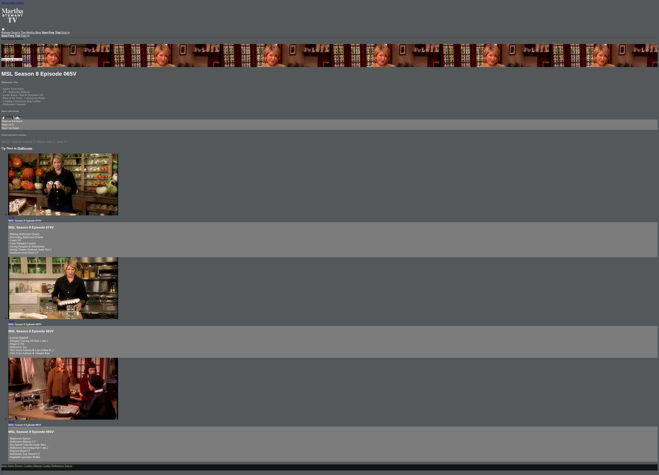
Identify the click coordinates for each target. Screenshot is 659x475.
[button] (3, 29)
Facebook (7, 117)
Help (4, 465)
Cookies (28, 465)
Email (18, 117)
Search (16, 32)
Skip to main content (12, 2)
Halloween (6, 82)
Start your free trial (11, 59)
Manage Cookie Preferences (49, 465)
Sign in (65, 32)
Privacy (19, 465)
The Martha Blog (31, 32)
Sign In (25, 35)
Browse (6, 32)
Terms (11, 465)
